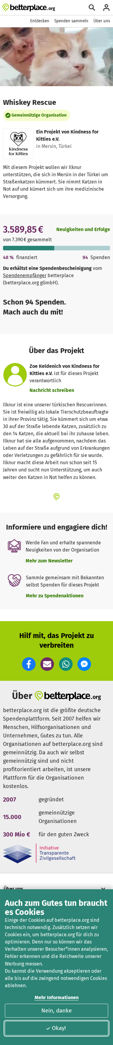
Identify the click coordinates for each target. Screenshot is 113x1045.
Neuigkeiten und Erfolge (83, 229)
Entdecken (39, 20)
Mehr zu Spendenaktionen (54, 596)
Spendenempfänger (24, 275)
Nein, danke (56, 1010)
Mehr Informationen (57, 997)
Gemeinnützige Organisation (39, 115)
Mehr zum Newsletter (49, 561)
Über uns (101, 20)
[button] (29, 664)
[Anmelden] (106, 7)
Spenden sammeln (71, 20)
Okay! (59, 1028)
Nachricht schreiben (52, 390)
